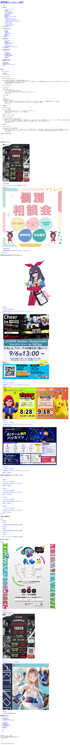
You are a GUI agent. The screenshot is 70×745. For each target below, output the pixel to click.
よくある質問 (7, 53)
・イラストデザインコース (10, 18)
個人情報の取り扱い (9, 55)
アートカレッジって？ (9, 9)
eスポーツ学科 (7, 14)
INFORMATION (6, 47)
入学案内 (6, 32)
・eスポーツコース (8, 22)
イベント (6, 44)
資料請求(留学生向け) (9, 43)
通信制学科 (7, 15)
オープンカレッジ (8, 45)
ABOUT (4, 5)
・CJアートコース (8, 23)
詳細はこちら (5, 187)
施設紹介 (6, 30)
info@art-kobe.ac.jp (6, 63)
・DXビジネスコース (9, 25)
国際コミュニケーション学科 (10, 16)
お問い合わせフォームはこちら (9, 64)
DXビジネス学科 (8, 11)
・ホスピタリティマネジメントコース (12, 20)
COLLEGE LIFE (6, 26)
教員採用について (8, 54)
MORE (1, 514)
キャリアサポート (8, 33)
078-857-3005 (5, 62)
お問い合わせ (7, 40)
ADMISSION (5, 36)
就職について (7, 35)
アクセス (4, 721)
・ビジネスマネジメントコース (11, 19)
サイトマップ (7, 56)
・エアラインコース (9, 24)
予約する (10, 313)
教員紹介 (6, 34)
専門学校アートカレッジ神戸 (12, 2)
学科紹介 (6, 10)
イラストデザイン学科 (9, 12)
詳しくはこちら (8, 83)
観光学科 (6, 17)
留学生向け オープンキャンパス (11, 46)
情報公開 (6, 57)
